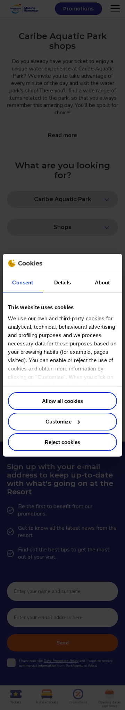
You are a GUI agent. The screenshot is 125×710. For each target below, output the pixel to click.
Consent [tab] (22, 282)
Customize (58, 422)
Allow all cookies (62, 401)
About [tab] (102, 282)
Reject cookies (62, 442)
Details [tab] (62, 282)
